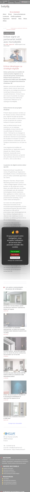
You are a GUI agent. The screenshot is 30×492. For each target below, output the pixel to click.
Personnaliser (15, 258)
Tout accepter (15, 251)
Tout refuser (15, 254)
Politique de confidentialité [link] (15, 260)
